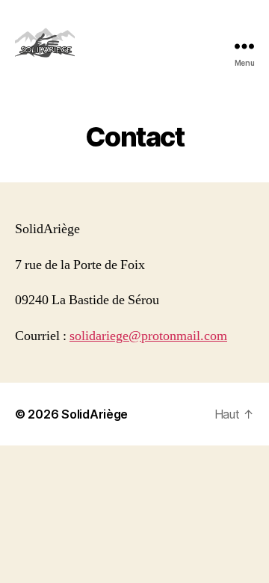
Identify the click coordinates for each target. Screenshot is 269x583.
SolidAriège (94, 414)
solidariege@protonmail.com (148, 336)
